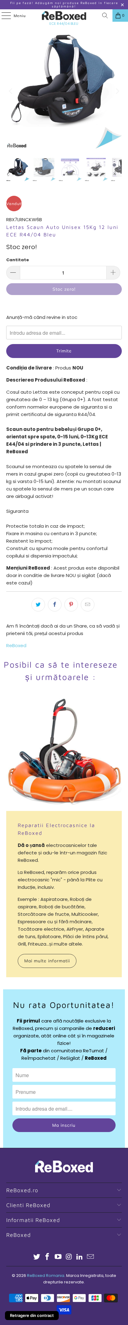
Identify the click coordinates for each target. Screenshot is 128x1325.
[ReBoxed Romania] (64, 15)
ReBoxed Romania (45, 1275)
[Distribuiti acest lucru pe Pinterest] (71, 604)
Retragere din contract (32, 1315)
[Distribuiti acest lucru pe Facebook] (55, 604)
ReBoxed (16, 645)
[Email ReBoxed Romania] (90, 1257)
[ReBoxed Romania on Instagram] (69, 1257)
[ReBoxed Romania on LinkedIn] (80, 1257)
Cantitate (17, 260)
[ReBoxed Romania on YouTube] (58, 1257)
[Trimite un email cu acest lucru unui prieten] (87, 604)
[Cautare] (105, 15)
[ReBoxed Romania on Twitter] (36, 1257)
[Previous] (11, 91)
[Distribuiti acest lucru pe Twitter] (38, 604)
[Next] (117, 91)
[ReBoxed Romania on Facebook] (47, 1257)
